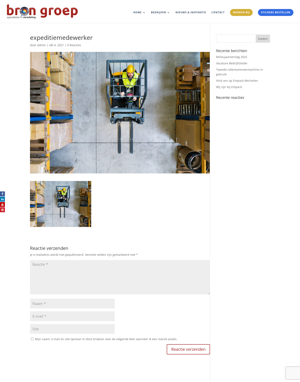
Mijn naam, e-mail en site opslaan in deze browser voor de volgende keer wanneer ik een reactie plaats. (106, 339)
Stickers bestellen (275, 12)
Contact (218, 12)
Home (137, 12)
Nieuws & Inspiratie (191, 12)
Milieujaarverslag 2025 (231, 57)
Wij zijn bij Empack (229, 87)
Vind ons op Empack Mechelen (237, 81)
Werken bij (241, 12)
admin (41, 45)
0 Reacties (74, 45)
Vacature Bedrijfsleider (232, 63)
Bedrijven (158, 12)
